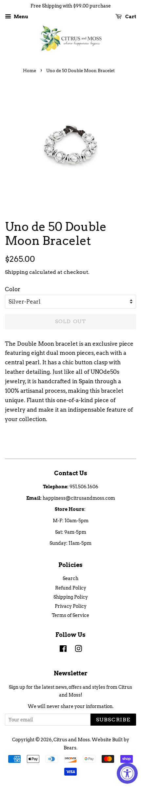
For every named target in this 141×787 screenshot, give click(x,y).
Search (70, 578)
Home (29, 70)
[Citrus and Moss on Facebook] (63, 650)
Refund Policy (70, 588)
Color (12, 289)
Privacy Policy (71, 606)
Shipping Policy (70, 597)
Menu (20, 16)
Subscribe (113, 719)
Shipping (16, 272)
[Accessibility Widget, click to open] (127, 773)
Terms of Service (70, 615)
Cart (130, 16)
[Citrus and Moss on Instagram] (78, 650)
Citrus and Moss (71, 740)
